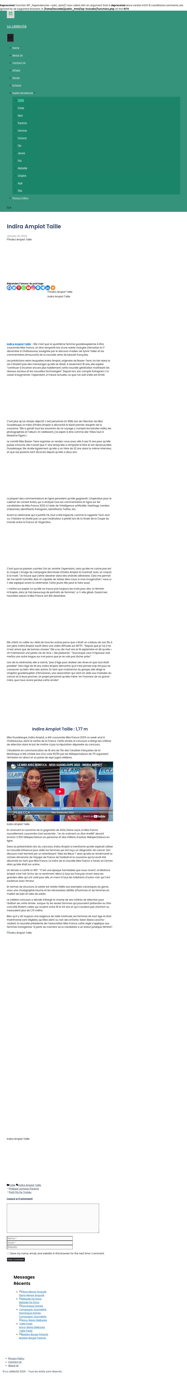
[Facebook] (9, 287)
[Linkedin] (47, 287)
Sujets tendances (22, 93)
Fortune (22, 138)
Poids (21, 108)
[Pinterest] (18, 287)
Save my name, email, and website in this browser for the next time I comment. (57, 1253)
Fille (20, 190)
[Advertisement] (60, 261)
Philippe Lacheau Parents (24, 1188)
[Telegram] (42, 287)
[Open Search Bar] (9, 208)
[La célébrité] (10, 17)
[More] (53, 287)
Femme (22, 130)
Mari (20, 115)
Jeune (21, 153)
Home (15, 47)
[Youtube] (28, 287)
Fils (19, 145)
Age (20, 183)
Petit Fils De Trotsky (20, 1192)
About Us (17, 55)
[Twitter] (14, 287)
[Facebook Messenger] (38, 287)
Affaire (16, 70)
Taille (21, 100)
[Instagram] (33, 287)
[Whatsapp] (23, 287)
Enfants (16, 85)
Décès (16, 78)
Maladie (22, 168)
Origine (22, 175)
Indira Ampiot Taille (19, 344)
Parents (22, 123)
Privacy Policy (20, 198)
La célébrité (17, 26)
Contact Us (19, 63)
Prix (20, 160)
